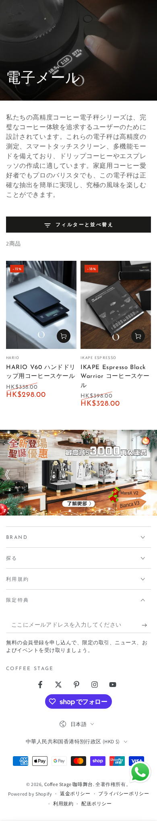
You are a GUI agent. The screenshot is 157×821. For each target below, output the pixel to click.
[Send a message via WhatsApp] (140, 772)
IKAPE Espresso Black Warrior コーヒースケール (115, 377)
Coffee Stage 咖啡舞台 (68, 784)
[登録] (146, 625)
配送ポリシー (96, 803)
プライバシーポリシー (123, 793)
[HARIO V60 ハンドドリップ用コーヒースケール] (41, 305)
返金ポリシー (75, 793)
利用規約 (63, 803)
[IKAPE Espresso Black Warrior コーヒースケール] (116, 305)
